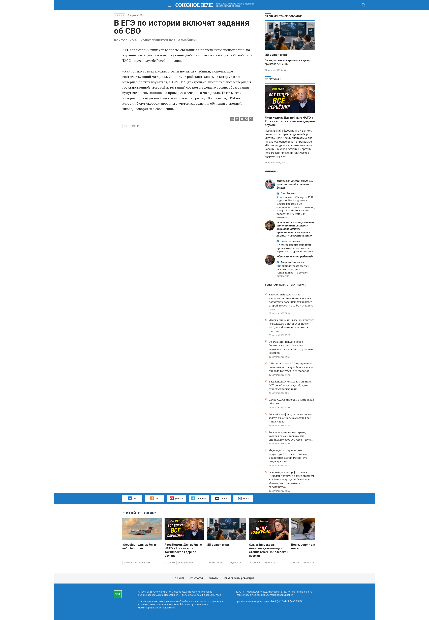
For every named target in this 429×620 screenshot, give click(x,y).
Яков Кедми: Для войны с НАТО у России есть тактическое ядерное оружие (290, 121)
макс (246, 498)
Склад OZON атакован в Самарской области (291, 401)
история (135, 126)
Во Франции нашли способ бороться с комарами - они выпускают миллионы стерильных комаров (291, 347)
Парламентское (216, 563)
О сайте (179, 578)
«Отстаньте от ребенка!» (295, 256)
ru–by (224, 498)
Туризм (295, 563)
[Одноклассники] (237, 119)
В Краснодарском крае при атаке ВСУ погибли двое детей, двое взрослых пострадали (290, 385)
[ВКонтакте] (232, 119)
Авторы (213, 578)
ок (157, 498)
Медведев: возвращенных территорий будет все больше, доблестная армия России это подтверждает (288, 455)
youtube (179, 498)
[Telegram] (242, 119)
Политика (272, 79)
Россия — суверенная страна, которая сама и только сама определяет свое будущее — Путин (291, 435)
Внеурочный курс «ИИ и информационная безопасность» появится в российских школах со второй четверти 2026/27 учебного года (291, 302)
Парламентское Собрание (283, 16)
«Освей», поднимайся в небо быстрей (139, 546)
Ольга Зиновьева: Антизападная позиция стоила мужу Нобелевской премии (268, 550)
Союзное (128, 563)
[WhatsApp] (251, 119)
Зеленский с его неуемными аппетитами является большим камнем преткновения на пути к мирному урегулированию (295, 228)
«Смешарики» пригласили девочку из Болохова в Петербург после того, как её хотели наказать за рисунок (291, 325)
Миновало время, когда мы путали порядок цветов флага (295, 184)
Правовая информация (239, 578)
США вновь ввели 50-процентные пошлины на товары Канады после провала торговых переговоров (291, 367)
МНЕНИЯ (270, 171)
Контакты (196, 578)
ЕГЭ (125, 126)
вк (134, 498)
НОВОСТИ (119, 15)
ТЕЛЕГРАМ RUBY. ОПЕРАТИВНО (284, 284)
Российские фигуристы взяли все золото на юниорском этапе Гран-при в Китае (290, 417)
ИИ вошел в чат (276, 54)
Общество (255, 563)
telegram (201, 498)
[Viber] (246, 119)
